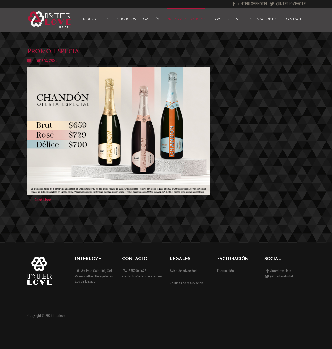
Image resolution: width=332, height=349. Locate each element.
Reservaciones (260, 19)
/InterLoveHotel (253, 3)
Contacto (294, 19)
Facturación (225, 271)
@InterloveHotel (291, 3)
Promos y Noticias (186, 19)
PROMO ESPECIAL (55, 52)
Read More (42, 200)
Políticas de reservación (186, 283)
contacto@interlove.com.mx (142, 276)
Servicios (126, 19)
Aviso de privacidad (183, 271)
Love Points (225, 19)
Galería (151, 19)
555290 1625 (137, 271)
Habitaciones (95, 19)
